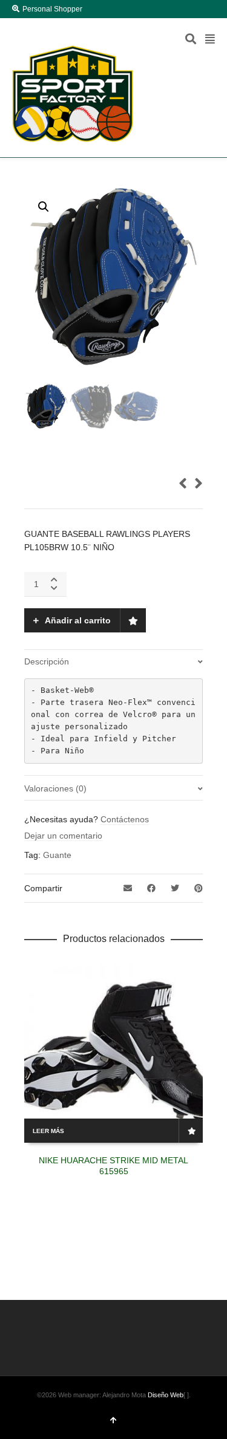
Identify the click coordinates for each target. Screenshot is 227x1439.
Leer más (48, 1131)
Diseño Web (165, 1394)
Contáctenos (124, 819)
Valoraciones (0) (55, 788)
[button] (43, 207)
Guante (57, 855)
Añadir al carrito (78, 620)
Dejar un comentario (63, 835)
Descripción (46, 661)
